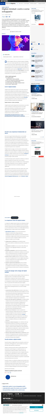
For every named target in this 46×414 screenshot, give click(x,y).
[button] (2, 3)
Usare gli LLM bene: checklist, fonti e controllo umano (14, 389)
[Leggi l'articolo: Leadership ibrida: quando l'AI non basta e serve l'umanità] (37, 111)
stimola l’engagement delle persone (11, 176)
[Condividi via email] (6, 16)
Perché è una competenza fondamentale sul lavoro (14, 80)
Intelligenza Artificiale (41, 3)
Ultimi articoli (21, 3)
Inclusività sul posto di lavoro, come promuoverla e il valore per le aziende (15, 115)
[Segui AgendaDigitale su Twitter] (23, 393)
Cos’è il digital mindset (9, 77)
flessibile (26, 97)
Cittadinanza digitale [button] (33, 3)
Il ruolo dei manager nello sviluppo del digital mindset (14, 82)
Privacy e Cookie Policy (18, 395)
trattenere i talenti (24, 176)
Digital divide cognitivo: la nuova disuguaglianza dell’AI (14, 386)
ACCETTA (36, 407)
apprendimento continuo (10, 231)
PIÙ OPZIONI (36, 410)
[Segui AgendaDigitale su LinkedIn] (21, 393)
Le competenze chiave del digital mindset (12, 81)
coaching (23, 314)
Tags (9, 395)
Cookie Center (39, 395)
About (4, 395)
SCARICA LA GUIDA (15, 217)
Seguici (16, 393)
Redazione (3, 33)
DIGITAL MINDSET (7, 217)
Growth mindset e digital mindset (11, 84)
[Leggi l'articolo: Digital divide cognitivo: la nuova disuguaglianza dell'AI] (37, 93)
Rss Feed (12, 395)
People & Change (8, 14)
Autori (7, 395)
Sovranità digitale (26, 3)
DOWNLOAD (41, 24)
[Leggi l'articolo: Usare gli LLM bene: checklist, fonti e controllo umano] (37, 129)
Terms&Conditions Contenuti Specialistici (29, 395)
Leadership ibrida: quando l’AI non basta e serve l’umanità (14, 388)
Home (3, 14)
